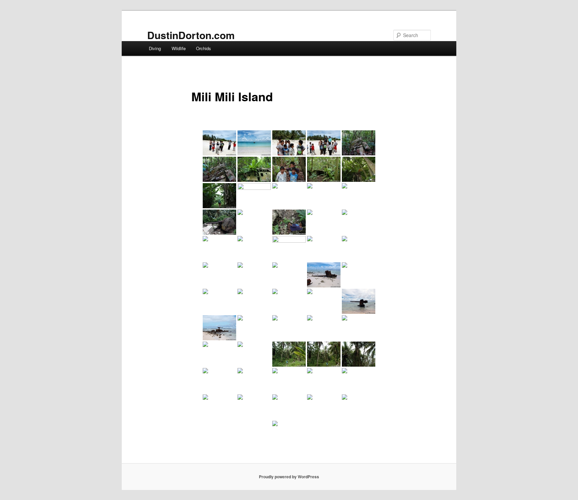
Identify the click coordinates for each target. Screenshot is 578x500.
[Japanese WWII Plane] (358, 142)
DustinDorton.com (191, 35)
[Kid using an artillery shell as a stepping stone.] (289, 222)
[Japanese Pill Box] (254, 327)
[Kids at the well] (358, 380)
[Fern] (358, 169)
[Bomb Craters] (358, 195)
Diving (155, 48)
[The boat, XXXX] (254, 142)
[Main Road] (289, 380)
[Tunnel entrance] (254, 222)
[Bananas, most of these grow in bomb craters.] (219, 195)
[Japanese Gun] (219, 222)
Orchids (203, 48)
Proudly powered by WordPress (289, 477)
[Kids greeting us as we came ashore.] (219, 142)
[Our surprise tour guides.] (289, 169)
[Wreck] (324, 248)
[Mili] (254, 354)
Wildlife (179, 48)
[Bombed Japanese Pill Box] (289, 327)
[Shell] (324, 195)
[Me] (358, 406)
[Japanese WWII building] (289, 195)
